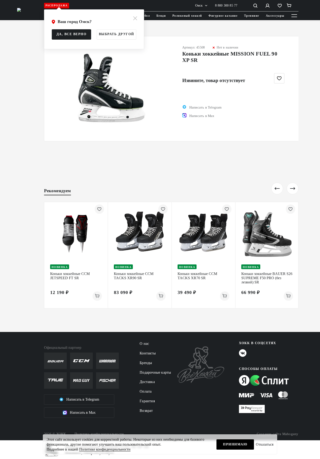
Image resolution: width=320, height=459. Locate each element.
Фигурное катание (223, 15)
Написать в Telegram (82, 399)
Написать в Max (83, 412)
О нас (144, 344)
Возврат (146, 411)
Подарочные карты (155, 372)
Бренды (146, 363)
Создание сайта (277, 434)
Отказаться (264, 444)
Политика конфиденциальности (99, 434)
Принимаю (235, 444)
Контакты (148, 353)
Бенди (161, 15)
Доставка (147, 382)
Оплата (146, 391)
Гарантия (147, 401)
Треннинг (251, 15)
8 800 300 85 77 (226, 5)
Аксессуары (275, 15)
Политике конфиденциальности (104, 449)
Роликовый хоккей (187, 15)
